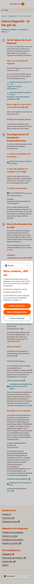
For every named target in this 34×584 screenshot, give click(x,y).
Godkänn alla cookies (17, 306)
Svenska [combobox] (11, 265)
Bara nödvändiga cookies (17, 312)
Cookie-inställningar (17, 318)
